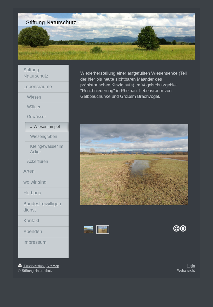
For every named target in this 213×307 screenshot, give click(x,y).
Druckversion (34, 266)
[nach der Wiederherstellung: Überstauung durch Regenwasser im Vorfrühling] (88, 229)
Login (191, 266)
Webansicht (186, 270)
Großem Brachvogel (139, 96)
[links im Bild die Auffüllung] (134, 173)
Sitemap (52, 266)
